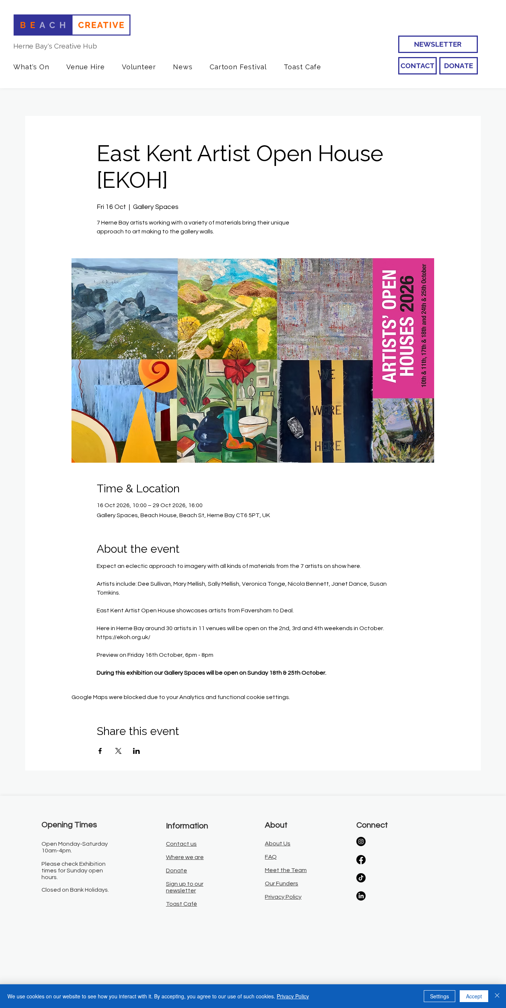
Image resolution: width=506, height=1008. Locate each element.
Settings (439, 996)
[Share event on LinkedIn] (136, 751)
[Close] (497, 996)
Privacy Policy (293, 996)
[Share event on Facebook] (100, 751)
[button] (31, 67)
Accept (474, 996)
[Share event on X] (118, 751)
